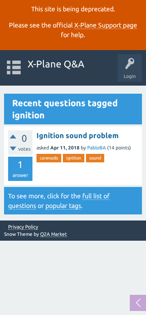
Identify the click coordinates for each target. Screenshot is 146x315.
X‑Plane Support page (105, 25)
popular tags (63, 205)
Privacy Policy (23, 227)
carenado (49, 157)
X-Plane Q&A (56, 64)
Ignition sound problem (77, 135)
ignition (73, 157)
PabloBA (96, 147)
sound (95, 157)
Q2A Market (53, 234)
